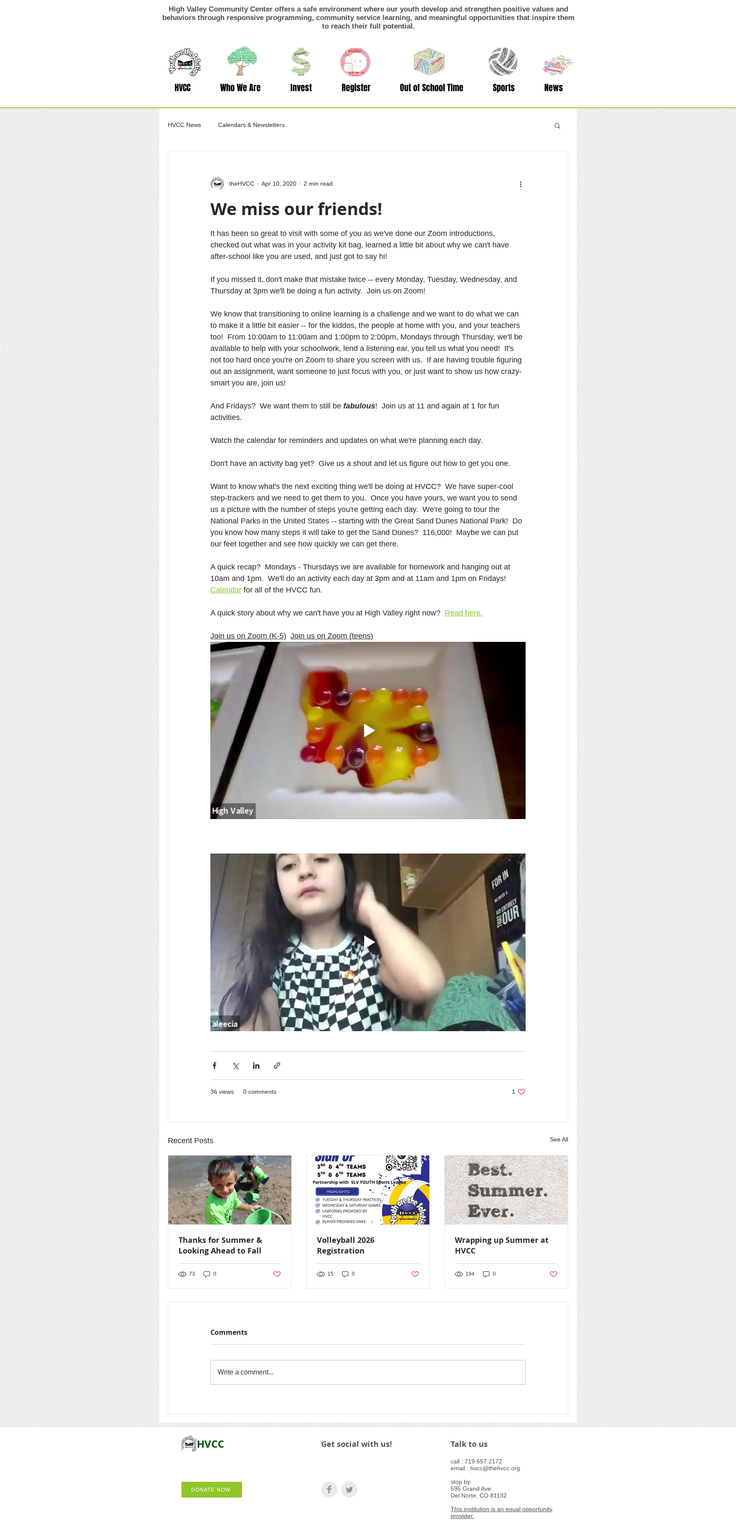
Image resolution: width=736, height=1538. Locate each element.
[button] (240, 88)
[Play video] (368, 730)
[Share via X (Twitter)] (235, 1065)
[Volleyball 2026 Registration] (368, 1190)
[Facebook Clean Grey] (329, 1489)
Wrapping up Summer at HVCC (502, 1245)
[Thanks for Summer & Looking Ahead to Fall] (229, 1190)
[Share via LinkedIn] (256, 1065)
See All (559, 1139)
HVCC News (184, 124)
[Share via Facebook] (214, 1065)
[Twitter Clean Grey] (349, 1489)
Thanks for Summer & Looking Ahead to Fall (220, 1245)
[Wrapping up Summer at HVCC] (506, 1190)
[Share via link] (277, 1065)
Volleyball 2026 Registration (345, 1245)
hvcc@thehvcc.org (495, 1468)
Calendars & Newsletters (251, 124)
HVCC (210, 1444)
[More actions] (520, 183)
